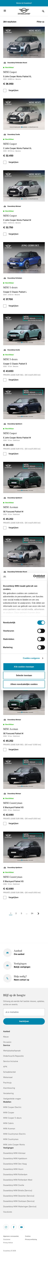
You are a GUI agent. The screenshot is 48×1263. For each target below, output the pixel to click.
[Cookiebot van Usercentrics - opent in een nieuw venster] (34, 576)
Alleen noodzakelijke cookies (24, 684)
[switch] (41, 631)
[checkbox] (4, 90)
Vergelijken (13, 90)
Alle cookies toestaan (24, 667)
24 (32, 913)
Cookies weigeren (31, 658)
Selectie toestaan (24, 675)
